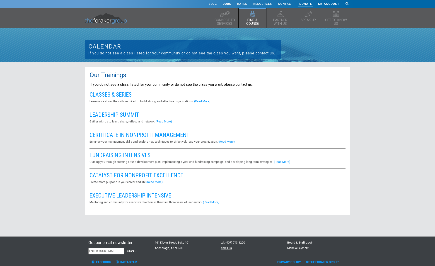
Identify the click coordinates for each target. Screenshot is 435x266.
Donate (305, 3)
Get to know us (336, 22)
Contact (285, 3)
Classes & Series (110, 94)
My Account (328, 3)
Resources (262, 3)
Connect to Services (225, 22)
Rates (242, 3)
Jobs (227, 3)
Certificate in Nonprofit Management (139, 135)
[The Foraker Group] (107, 18)
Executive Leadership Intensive (130, 195)
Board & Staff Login (300, 242)
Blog (212, 3)
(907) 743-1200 (235, 242)
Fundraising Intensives (119, 155)
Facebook (103, 262)
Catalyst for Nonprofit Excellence (136, 175)
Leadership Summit (114, 115)
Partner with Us (280, 22)
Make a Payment (298, 248)
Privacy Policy (289, 262)
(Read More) (202, 101)
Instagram (128, 262)
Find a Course (252, 22)
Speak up (308, 20)
